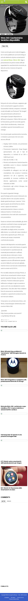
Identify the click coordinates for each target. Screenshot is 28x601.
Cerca (26, 2)
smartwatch (13, 321)
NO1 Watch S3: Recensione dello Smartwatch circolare (11, 489)
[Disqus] (14, 522)
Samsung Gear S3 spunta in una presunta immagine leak (11, 435)
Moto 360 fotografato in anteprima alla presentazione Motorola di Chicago (13, 380)
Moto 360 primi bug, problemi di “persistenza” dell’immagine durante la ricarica (13, 353)
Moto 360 (4, 321)
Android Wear (7, 60)
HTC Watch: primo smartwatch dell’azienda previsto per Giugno (11, 462)
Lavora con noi (20, 597)
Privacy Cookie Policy (14, 599)
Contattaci (6, 597)
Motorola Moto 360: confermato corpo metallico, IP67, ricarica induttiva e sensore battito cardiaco (13, 408)
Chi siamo (13, 597)
